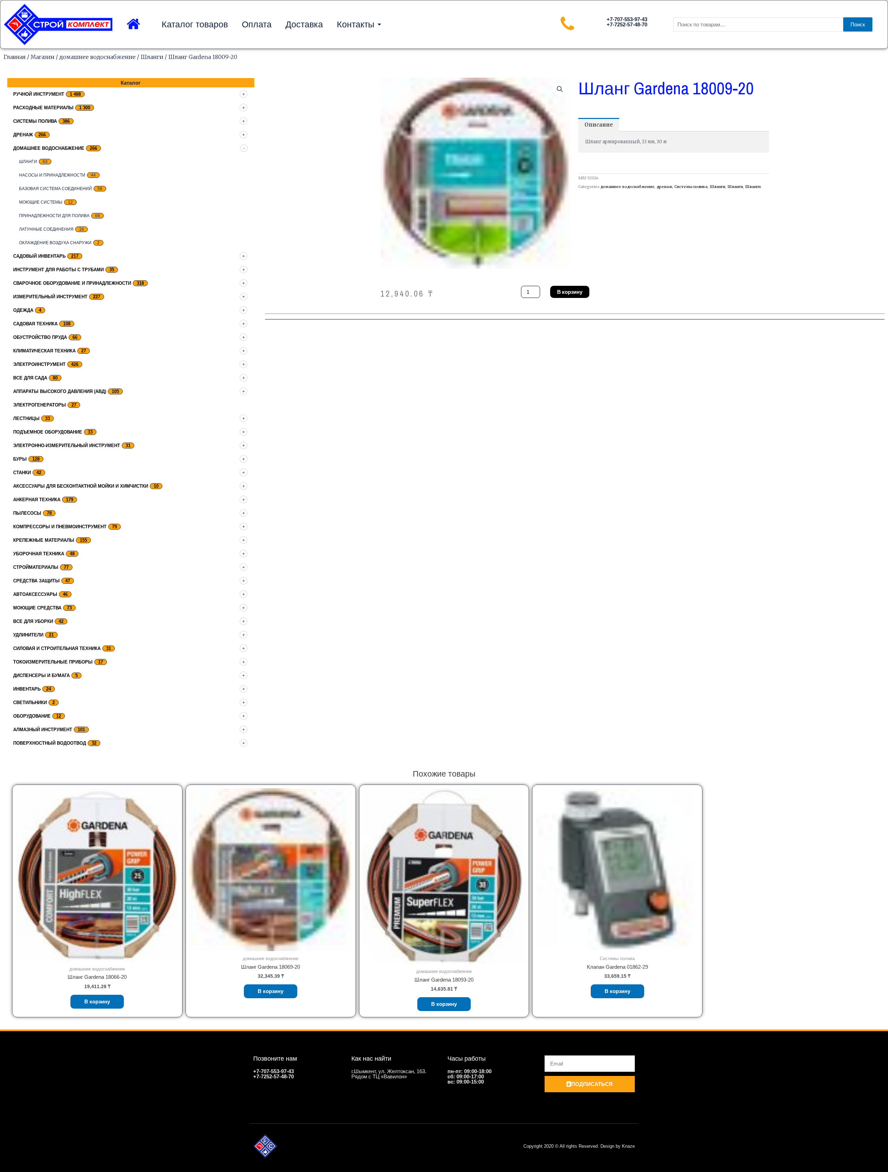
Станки (22, 472)
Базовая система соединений (55, 188)
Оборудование (32, 716)
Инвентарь (27, 689)
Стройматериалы (35, 567)
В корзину (569, 292)
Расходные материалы (43, 107)
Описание (598, 124)
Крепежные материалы (43, 540)
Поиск (858, 24)
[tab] (598, 124)
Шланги (151, 56)
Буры (20, 459)
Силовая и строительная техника (57, 648)
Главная (14, 56)
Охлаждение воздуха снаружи (55, 242)
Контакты (355, 24)
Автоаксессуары (35, 594)
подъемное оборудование (47, 432)
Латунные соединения (46, 229)
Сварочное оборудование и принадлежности (72, 283)
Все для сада (30, 377)
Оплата (257, 24)
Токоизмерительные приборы (53, 662)
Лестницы (26, 418)
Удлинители (28, 635)
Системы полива (35, 121)
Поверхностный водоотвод (49, 743)
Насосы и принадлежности (52, 175)
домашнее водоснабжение (97, 56)
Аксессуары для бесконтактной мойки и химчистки (80, 486)
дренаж (23, 134)
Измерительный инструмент (50, 296)
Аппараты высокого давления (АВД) (59, 391)
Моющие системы (40, 202)
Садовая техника (35, 323)
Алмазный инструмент (42, 729)
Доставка (304, 24)
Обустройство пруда (40, 337)
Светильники (30, 702)
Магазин (42, 56)
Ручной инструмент (38, 94)
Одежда (23, 310)
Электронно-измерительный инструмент (66, 445)
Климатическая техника (44, 350)
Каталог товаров (195, 24)
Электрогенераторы (39, 405)
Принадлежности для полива (54, 215)
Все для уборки (33, 621)
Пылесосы (27, 513)
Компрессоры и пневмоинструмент (59, 526)
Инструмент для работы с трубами (58, 269)
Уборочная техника (38, 553)
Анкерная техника (36, 499)
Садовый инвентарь (39, 256)
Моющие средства (37, 607)
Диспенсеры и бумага (41, 675)
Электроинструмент (39, 364)
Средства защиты (36, 580)
